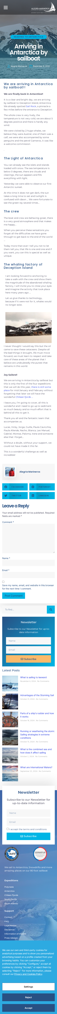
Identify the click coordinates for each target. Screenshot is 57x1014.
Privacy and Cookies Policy (28, 974)
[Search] (51, 610)
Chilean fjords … (24, 397)
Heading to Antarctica (28, 36)
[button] (5, 7)
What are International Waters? (36, 767)
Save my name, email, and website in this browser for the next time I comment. (28, 587)
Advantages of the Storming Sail (37, 695)
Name (6, 558)
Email (5, 570)
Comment (8, 522)
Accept (28, 1008)
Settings (28, 986)
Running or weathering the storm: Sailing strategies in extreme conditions (37, 734)
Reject (28, 997)
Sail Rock (31, 106)
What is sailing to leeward (33, 677)
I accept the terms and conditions (28, 829)
